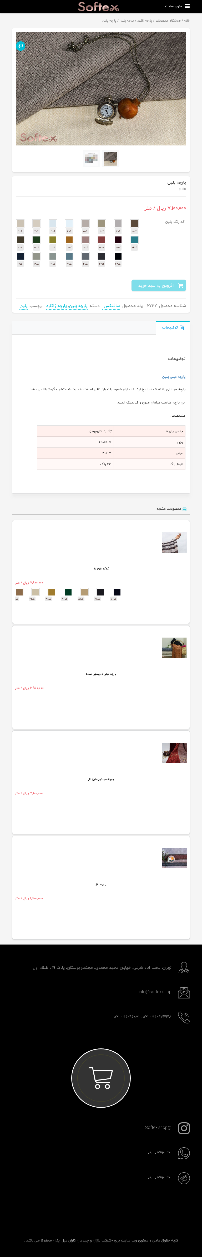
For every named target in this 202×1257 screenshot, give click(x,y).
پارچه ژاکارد (144, 20)
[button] (20, 46)
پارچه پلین (127, 20)
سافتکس (111, 305)
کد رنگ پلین (174, 222)
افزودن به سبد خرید (156, 285)
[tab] (173, 328)
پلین (23, 305)
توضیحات (170, 327)
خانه (187, 20)
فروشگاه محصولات (168, 20)
